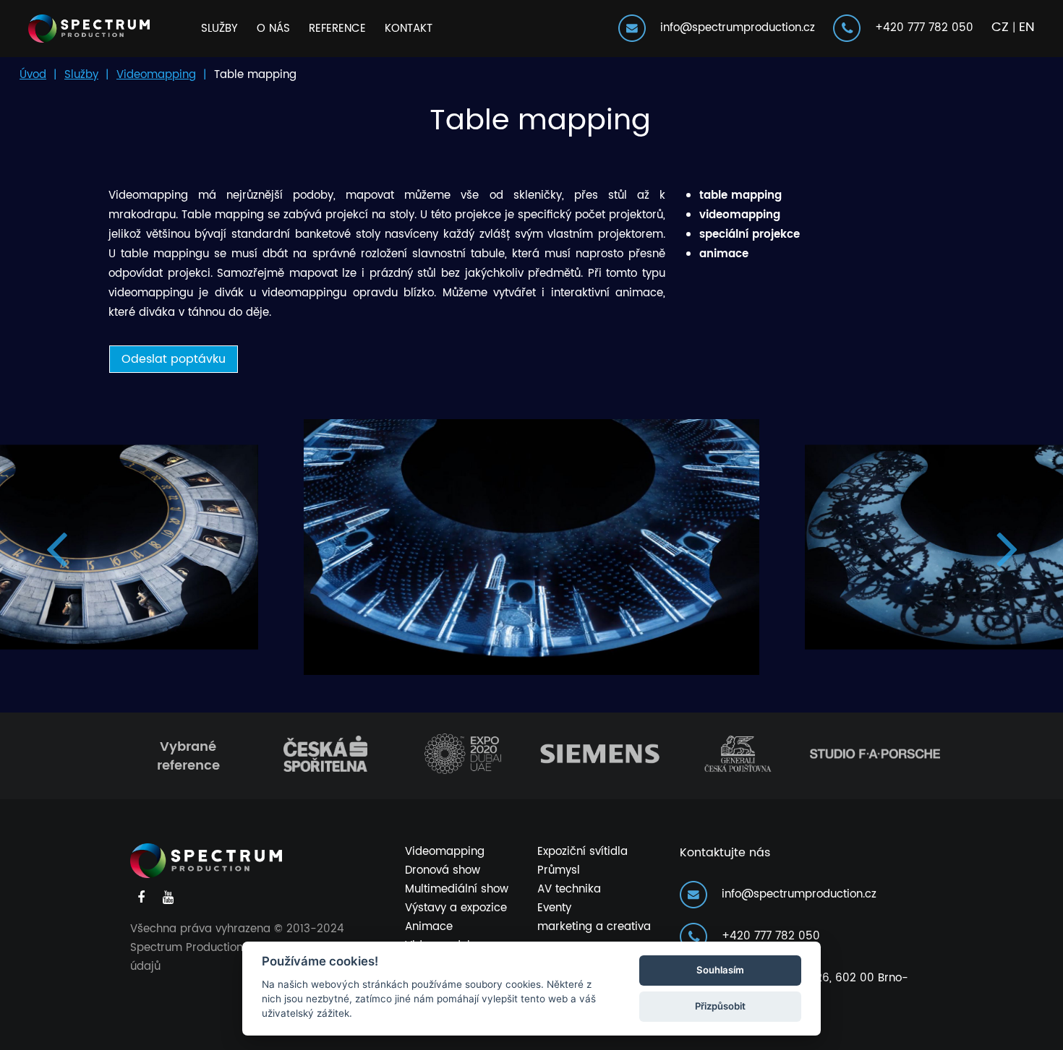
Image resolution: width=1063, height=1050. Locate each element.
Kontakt (408, 29)
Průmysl (558, 870)
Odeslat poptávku (173, 359)
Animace (429, 927)
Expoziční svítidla (582, 852)
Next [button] (1007, 547)
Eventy (554, 908)
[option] (531, 547)
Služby (219, 29)
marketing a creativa (594, 927)
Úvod (33, 75)
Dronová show (442, 870)
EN (1027, 27)
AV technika (569, 889)
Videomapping (156, 75)
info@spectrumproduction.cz (732, 28)
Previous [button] (56, 547)
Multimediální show (456, 889)
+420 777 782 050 (919, 28)
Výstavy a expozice (456, 908)
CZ (1000, 27)
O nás (273, 29)
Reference (337, 29)
